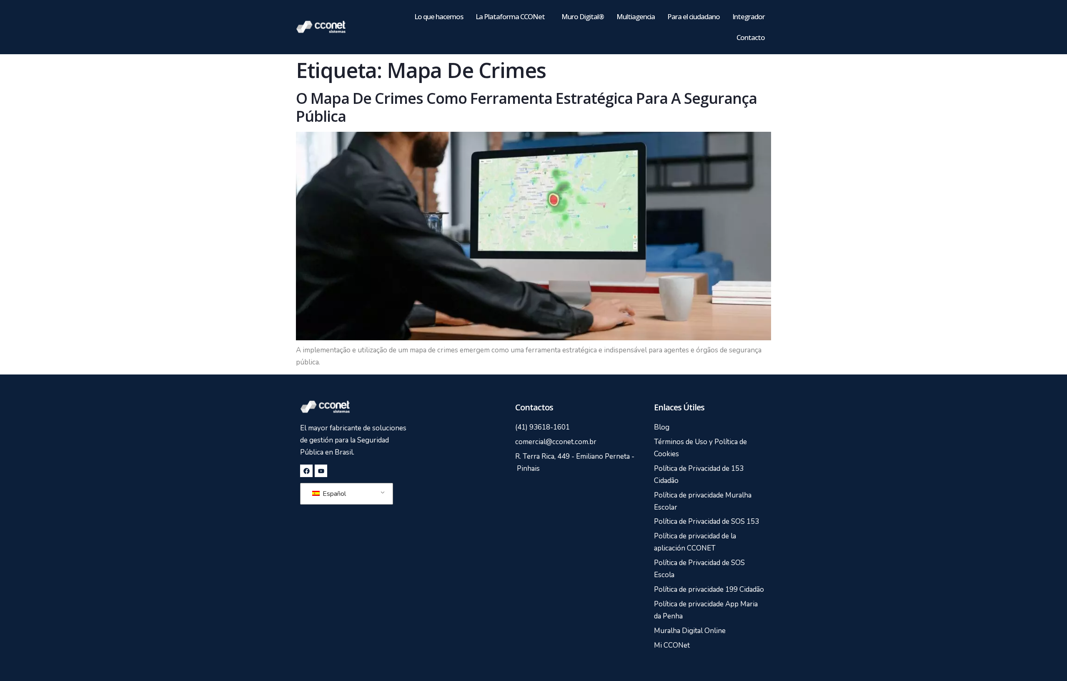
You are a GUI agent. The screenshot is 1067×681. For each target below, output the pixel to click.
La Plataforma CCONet (510, 16)
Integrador (748, 16)
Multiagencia (635, 16)
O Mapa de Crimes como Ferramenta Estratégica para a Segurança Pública (526, 107)
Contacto (750, 37)
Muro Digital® (582, 16)
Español (333, 493)
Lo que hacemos (438, 16)
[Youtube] (321, 471)
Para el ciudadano (693, 16)
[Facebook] (306, 471)
